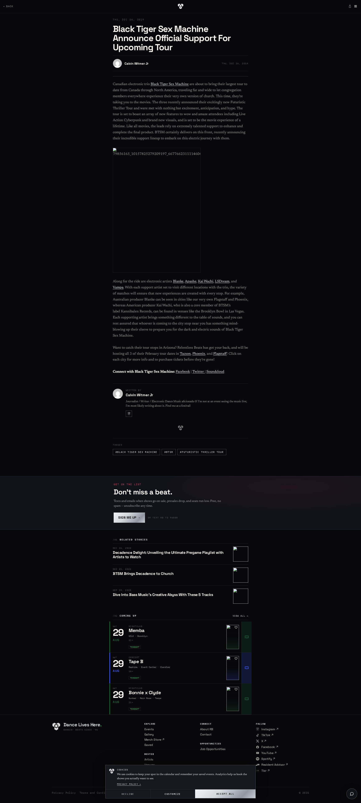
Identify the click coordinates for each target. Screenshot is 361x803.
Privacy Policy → (129, 784)
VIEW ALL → (240, 616)
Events (149, 729)
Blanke (178, 281)
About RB (206, 729)
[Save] (236, 627)
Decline (128, 794)
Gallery (149, 734)
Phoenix (198, 354)
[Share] (350, 6)
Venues (149, 765)
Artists (148, 759)
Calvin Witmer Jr (137, 63)
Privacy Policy (64, 792)
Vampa (118, 287)
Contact (205, 734)
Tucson (185, 354)
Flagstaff (220, 354)
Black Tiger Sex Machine (170, 84)
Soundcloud (215, 372)
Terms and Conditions (97, 792)
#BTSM (168, 452)
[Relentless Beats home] (180, 6)
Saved (148, 745)
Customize (173, 794)
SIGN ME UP (129, 517)
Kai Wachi (205, 281)
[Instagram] (129, 414)
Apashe (190, 281)
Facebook (183, 372)
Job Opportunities (212, 749)
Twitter (198, 372)
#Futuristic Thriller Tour (202, 452)
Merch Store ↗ (154, 739)
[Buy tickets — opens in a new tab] (247, 637)
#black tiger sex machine (136, 452)
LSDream (222, 281)
